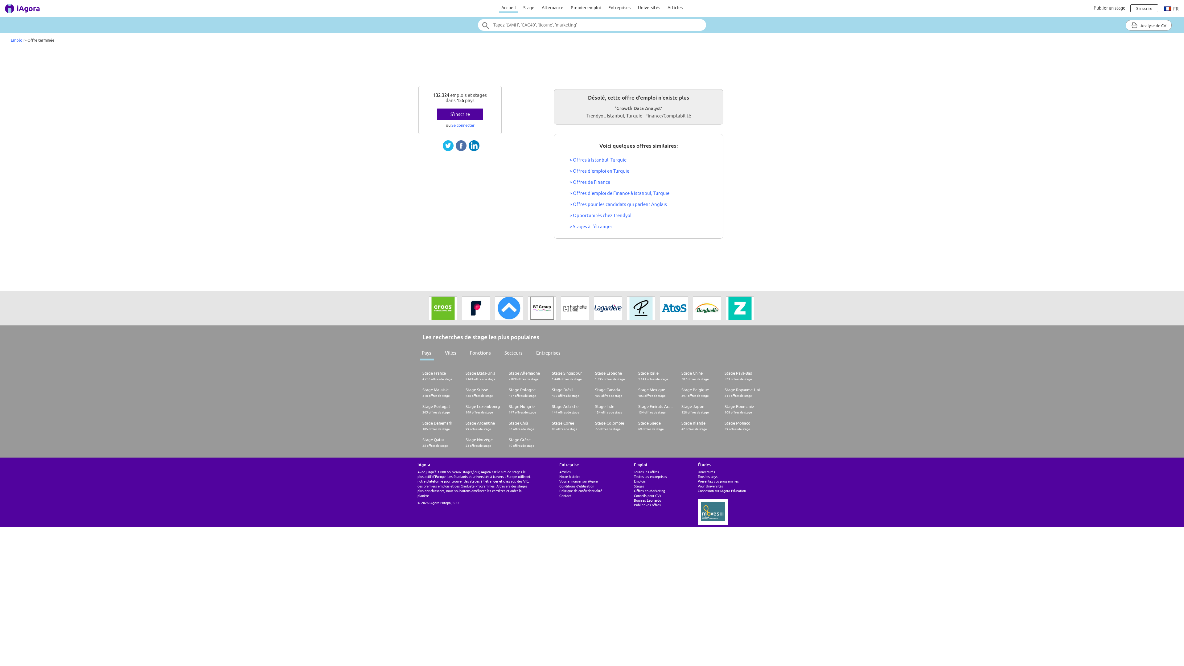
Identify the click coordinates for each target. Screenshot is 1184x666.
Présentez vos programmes (718, 481)
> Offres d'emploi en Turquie (599, 171)
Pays (426, 353)
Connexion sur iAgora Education (722, 491)
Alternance (552, 7)
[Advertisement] (592, 66)
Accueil (508, 7)
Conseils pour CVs (647, 496)
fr (1175, 8)
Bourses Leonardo (647, 500)
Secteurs (513, 353)
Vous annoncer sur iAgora (578, 481)
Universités (649, 7)
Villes (450, 353)
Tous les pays (707, 477)
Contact (565, 496)
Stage (528, 7)
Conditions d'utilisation (576, 486)
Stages (639, 486)
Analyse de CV (1153, 25)
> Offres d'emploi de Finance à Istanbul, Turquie (619, 193)
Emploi (17, 40)
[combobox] (592, 25)
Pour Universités (710, 486)
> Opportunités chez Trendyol (600, 215)
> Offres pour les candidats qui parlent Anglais (618, 204)
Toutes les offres (646, 472)
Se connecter (463, 125)
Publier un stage (1109, 8)
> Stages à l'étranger (590, 226)
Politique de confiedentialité (580, 491)
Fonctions (480, 353)
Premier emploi (586, 7)
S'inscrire (460, 114)
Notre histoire (569, 477)
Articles (675, 7)
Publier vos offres (647, 505)
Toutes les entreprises (650, 477)
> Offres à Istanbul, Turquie (598, 159)
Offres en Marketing (649, 491)
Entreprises (619, 7)
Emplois (640, 481)
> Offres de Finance (589, 182)
